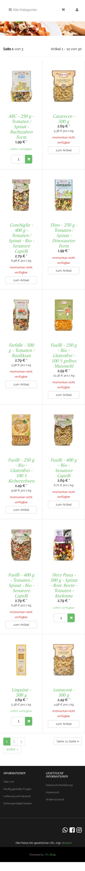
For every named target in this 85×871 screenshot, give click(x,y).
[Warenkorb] (63, 10)
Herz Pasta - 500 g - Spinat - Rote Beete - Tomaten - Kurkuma (63, 585)
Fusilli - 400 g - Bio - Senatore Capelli (64, 468)
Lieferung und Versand (17, 796)
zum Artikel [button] (64, 150)
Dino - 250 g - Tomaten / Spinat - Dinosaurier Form (63, 235)
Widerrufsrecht (55, 799)
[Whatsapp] (65, 830)
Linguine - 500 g (21, 692)
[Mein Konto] (77, 10)
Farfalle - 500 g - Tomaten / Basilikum (21, 350)
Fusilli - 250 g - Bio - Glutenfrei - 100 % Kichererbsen (21, 470)
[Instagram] (79, 830)
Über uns (8, 781)
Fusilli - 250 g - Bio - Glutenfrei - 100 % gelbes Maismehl (64, 355)
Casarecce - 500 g (64, 118)
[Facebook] (72, 830)
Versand (66, 842)
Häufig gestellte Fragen (17, 789)
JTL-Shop (50, 854)
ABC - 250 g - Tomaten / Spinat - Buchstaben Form (21, 126)
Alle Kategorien (24, 10)
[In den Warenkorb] (28, 159)
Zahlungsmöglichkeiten (17, 803)
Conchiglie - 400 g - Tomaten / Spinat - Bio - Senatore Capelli (21, 238)
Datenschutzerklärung (59, 785)
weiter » (12, 749)
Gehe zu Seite (67, 741)
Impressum (52, 792)
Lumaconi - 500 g (63, 692)
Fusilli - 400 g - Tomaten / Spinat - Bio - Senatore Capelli (21, 585)
